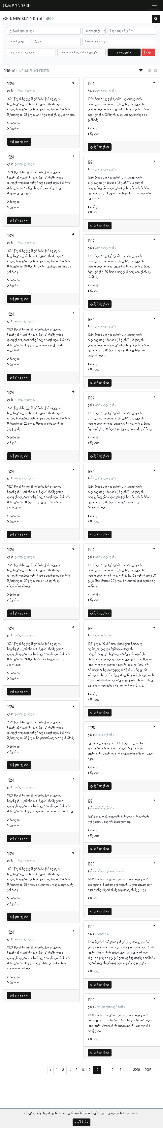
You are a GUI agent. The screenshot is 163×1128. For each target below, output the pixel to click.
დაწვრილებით (19, 141)
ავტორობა (102, 934)
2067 (148, 1070)
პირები (15, 123)
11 (104, 1070)
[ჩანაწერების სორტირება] (141, 71)
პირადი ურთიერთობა (110, 871)
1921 (91, 628)
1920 (91, 864)
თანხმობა (81, 1122)
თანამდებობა (104, 735)
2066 (136, 1070)
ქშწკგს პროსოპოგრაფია (17, 5)
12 (112, 1070)
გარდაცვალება (25, 91)
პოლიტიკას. (130, 1113)
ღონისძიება (103, 635)
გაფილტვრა (124, 52)
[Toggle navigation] (154, 6)
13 (119, 1070)
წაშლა (148, 52)
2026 (91, 728)
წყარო (14, 129)
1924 (10, 84)
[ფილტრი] (156, 19)
